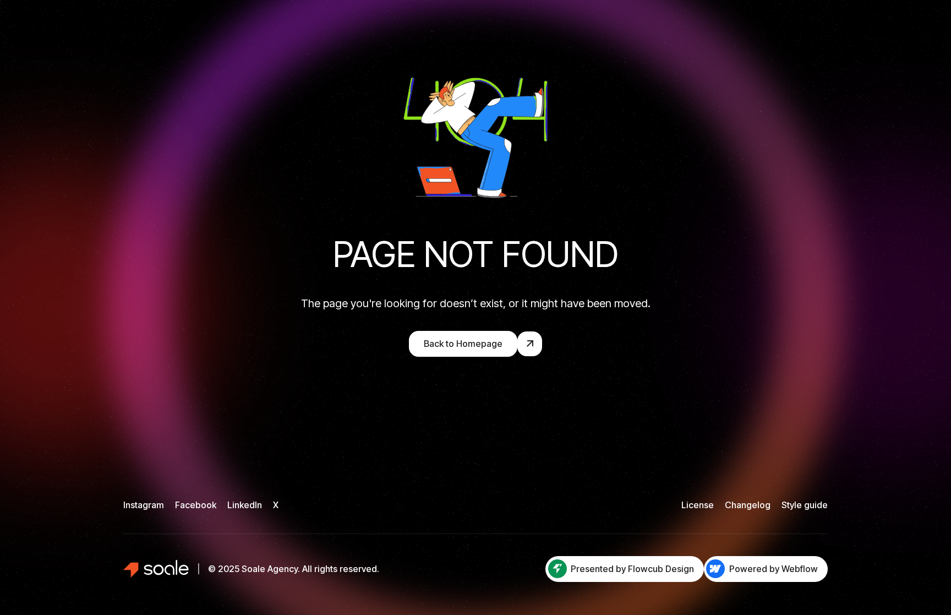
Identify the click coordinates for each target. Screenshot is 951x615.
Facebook (195, 504)
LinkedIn (244, 504)
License (697, 504)
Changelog (747, 504)
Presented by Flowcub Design (632, 568)
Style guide (804, 504)
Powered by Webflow (773, 568)
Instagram (143, 504)
